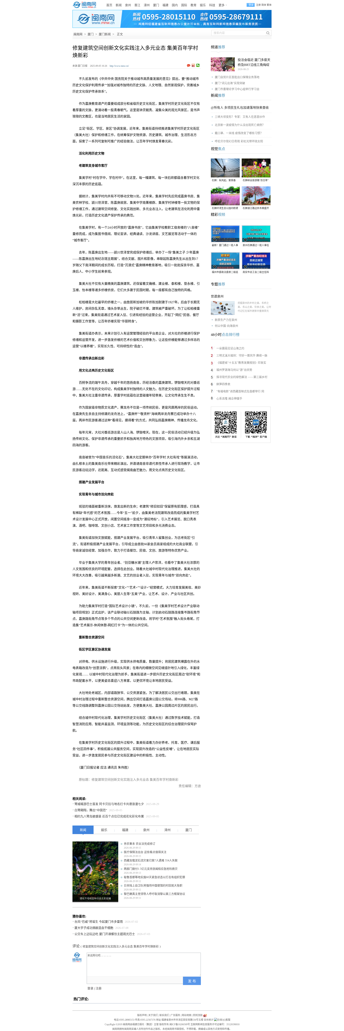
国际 (184, 5)
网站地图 (186, 1015)
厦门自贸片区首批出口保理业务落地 (237, 77)
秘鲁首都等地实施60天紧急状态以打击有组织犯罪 (154, 877)
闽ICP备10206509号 (179, 1024)
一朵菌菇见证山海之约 (230, 348)
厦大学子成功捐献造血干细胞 (93, 927)
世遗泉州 (217, 296)
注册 (258, 5)
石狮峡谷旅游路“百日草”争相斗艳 (256, 180)
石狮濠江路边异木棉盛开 (256, 208)
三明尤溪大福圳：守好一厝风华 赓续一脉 (241, 355)
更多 (222, 5)
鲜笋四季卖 (223, 384)
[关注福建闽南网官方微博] (205, 1015)
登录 (90, 988)
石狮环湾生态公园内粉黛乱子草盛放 (225, 208)
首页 (109, 5)
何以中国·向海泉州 (226, 325)
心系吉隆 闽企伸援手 (229, 398)
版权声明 (142, 1015)
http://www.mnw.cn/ (119, 66)
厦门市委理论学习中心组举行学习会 (237, 89)
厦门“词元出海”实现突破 (230, 83)
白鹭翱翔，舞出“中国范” (90, 810)
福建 (165, 5)
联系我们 (164, 1015)
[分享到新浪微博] (193, 65)
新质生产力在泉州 (226, 319)
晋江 (137, 5)
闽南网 (77, 34)
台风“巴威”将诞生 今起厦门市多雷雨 (98, 921)
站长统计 (208, 1019)
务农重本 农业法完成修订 (139, 843)
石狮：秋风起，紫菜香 (224, 180)
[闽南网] (85, 5)
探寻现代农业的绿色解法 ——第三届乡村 (241, 377)
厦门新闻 (105, 34)
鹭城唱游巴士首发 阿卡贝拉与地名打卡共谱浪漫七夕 (109, 804)
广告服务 (175, 1015)
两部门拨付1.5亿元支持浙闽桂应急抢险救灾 (151, 868)
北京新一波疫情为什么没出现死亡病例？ (240, 124)
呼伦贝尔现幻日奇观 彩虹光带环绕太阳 (239, 141)
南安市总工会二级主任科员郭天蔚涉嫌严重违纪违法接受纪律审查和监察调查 (256, 272)
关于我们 (153, 1015)
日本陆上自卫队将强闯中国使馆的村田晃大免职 (153, 885)
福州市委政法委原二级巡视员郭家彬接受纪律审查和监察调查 (225, 272)
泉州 (128, 5)
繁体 (269, 5)
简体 (263, 5)
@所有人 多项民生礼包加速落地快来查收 (240, 107)
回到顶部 (197, 1015)
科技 (212, 5)
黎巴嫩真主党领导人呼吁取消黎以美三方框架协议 (154, 893)
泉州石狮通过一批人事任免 (256, 245)
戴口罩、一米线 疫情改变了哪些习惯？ (239, 133)
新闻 (119, 5)
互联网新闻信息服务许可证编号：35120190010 (215, 1024)
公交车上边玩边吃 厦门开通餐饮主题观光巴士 (104, 934)
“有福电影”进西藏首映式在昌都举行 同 (240, 391)
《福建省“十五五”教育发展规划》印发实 (241, 362)
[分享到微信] (198, 65)
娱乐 (203, 5)
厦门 (156, 5)
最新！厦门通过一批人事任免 (225, 245)
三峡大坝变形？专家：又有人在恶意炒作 (240, 116)
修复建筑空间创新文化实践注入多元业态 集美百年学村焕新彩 (121, 946)
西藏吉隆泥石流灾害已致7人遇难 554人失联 (151, 860)
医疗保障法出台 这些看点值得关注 (145, 852)
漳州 (147, 5)
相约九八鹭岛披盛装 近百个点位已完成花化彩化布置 (109, 816)
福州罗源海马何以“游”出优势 (234, 369)
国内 (175, 5)
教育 (193, 5)
